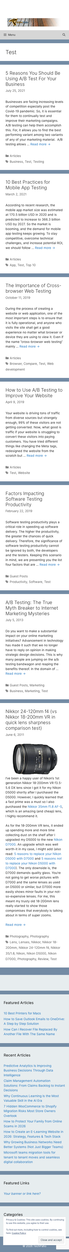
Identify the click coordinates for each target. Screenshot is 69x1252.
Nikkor (35, 942)
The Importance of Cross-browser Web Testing (33, 288)
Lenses (24, 942)
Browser (16, 363)
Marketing (37, 685)
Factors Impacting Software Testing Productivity (25, 499)
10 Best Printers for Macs (22, 1013)
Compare (30, 363)
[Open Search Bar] (64, 34)
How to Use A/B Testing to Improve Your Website (34, 392)
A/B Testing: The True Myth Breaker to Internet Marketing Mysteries (32, 608)
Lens (13, 942)
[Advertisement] (38, 8)
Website (24, 473)
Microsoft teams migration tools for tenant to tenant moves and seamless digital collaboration (32, 1157)
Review (43, 959)
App (13, 265)
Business (16, 161)
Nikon (20, 953)
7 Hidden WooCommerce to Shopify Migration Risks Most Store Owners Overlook (30, 1111)
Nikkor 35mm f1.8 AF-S (45, 806)
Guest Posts (19, 576)
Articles (15, 156)
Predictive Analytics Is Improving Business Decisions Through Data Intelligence (28, 1070)
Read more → (40, 144)
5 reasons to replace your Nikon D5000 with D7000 (34, 863)
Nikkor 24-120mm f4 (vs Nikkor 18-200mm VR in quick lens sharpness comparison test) (31, 720)
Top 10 (31, 265)
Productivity (18, 582)
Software (35, 582)
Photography (19, 936)
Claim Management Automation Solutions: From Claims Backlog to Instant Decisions (34, 1085)
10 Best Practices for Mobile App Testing (28, 184)
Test (28, 161)
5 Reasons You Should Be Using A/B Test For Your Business (33, 78)
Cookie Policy (19, 1233)
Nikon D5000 (36, 953)
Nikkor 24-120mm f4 (34, 948)
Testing (38, 161)
